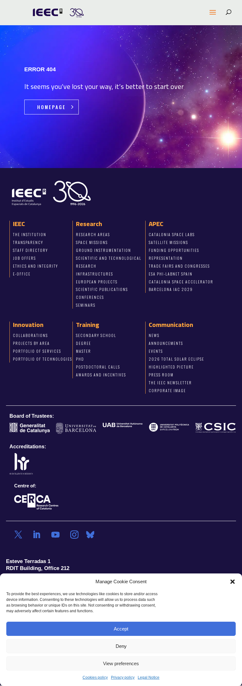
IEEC (19, 224)
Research (89, 224)
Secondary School (96, 335)
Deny (121, 646)
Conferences (90, 297)
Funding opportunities (174, 250)
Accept (121, 628)
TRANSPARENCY (28, 242)
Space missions (92, 242)
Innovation (28, 324)
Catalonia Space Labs (172, 234)
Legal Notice (148, 677)
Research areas (93, 234)
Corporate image (167, 390)
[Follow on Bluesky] (90, 535)
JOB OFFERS (24, 258)
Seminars (85, 305)
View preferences (121, 663)
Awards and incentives (101, 374)
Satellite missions (168, 242)
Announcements (166, 343)
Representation (166, 258)
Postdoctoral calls (98, 366)
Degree (83, 343)
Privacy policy (123, 677)
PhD (80, 359)
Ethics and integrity (35, 266)
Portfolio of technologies (42, 359)
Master (83, 351)
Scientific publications (102, 289)
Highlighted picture (171, 366)
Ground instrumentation (103, 250)
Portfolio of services (37, 351)
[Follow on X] (18, 534)
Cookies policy (95, 677)
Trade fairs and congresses (179, 266)
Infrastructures (94, 273)
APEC (156, 224)
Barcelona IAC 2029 (171, 289)
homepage (51, 106)
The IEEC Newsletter (170, 382)
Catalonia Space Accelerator (181, 281)
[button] (232, 581)
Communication (171, 324)
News (154, 335)
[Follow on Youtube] (55, 534)
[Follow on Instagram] (74, 534)
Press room (161, 374)
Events (156, 351)
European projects (97, 281)
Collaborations (30, 335)
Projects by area (31, 343)
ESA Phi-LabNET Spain (171, 273)
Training (87, 324)
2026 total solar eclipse (176, 359)
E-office (22, 273)
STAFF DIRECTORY (30, 250)
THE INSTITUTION (29, 234)
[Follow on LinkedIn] (36, 534)
